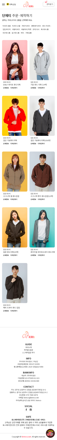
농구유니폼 (15, 33)
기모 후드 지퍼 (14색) (39, 84)
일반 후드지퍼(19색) (10, 252)
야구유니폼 (6, 33)
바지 (22, 33)
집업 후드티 (7, 29)
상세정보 (6, 88)
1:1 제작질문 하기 (28, 352)
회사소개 (28, 347)
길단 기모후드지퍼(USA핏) (41, 140)
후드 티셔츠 (46, 26)
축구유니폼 (45, 29)
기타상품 (28, 33)
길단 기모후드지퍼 (10, 140)
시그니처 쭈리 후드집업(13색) (42, 196)
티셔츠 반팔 (7, 26)
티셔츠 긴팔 (16, 26)
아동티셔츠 (16, 29)
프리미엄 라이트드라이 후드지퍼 (43, 252)
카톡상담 (12, 4)
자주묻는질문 (28, 350)
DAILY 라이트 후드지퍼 (11, 84)
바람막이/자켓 (26, 29)
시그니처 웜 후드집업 (11, 196)
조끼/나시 (36, 29)
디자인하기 (13, 88)
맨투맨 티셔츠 (36, 26)
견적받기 (49, 4)
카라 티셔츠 (26, 26)
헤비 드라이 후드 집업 (11, 307)
